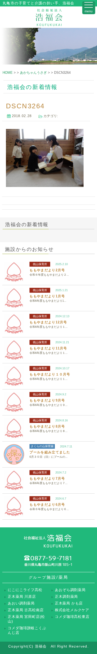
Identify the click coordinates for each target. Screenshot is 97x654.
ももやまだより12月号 (48, 322)
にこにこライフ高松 (25, 590)
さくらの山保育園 (42, 446)
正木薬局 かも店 (69, 603)
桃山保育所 (40, 264)
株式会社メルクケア (72, 610)
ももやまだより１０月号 (49, 374)
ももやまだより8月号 (47, 426)
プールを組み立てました (49, 452)
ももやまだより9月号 (47, 400)
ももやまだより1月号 (47, 296)
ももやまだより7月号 (47, 478)
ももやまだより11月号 (48, 348)
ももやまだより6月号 (47, 504)
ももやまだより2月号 (47, 270)
